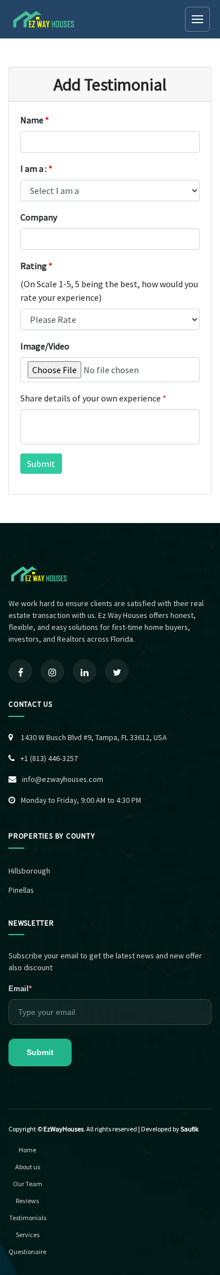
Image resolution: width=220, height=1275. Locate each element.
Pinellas (21, 890)
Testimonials (27, 1217)
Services (27, 1234)
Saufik (190, 1129)
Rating (36, 265)
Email (20, 988)
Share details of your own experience (93, 398)
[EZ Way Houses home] (44, 19)
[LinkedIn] (84, 671)
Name (34, 120)
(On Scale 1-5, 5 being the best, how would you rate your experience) (109, 290)
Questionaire (27, 1251)
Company (38, 217)
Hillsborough (29, 871)
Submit (40, 1052)
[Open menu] (197, 19)
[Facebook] (20, 671)
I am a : (36, 168)
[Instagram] (52, 671)
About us (27, 1166)
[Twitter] (117, 671)
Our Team (27, 1183)
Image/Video (44, 346)
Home (27, 1150)
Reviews (27, 1200)
